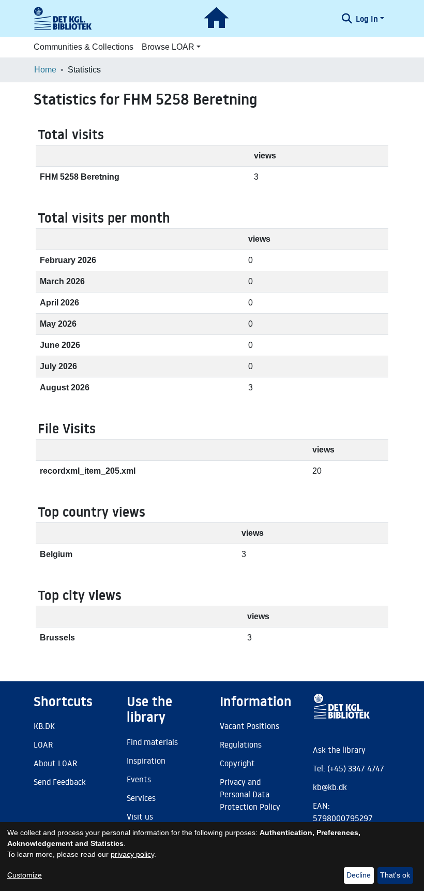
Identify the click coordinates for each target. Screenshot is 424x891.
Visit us (140, 816)
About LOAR (55, 763)
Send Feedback (60, 782)
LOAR (43, 744)
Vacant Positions (249, 726)
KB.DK (44, 726)
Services (141, 798)
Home (45, 69)
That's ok (395, 875)
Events (139, 779)
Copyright (237, 763)
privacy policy (132, 854)
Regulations (241, 744)
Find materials (152, 742)
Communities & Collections (83, 46)
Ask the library (339, 749)
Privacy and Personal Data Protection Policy (250, 794)
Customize (24, 875)
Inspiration (146, 760)
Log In (367, 18)
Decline (358, 875)
